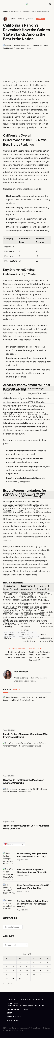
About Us (12, 1000)
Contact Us (38, 1000)
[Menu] (4, 4)
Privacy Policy (14, 1017)
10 (27, 966)
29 (13, 978)
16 (20, 970)
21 (6, 974)
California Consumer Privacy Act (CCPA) (25, 1006)
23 (20, 974)
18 (34, 970)
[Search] (50, 4)
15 (13, 970)
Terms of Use (13, 1020)
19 (40, 970)
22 (13, 974)
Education (40, 18)
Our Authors (25, 1000)
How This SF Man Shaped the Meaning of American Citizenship (23, 781)
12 (40, 966)
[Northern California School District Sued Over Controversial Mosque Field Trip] (9, 905)
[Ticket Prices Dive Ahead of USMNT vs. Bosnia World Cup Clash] (27, 803)
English (10, 844)
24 (27, 974)
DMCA (9, 1013)
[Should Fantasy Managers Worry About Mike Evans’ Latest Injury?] (27, 711)
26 (41, 974)
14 (6, 970)
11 (34, 966)
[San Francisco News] (27, 4)
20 (47, 970)
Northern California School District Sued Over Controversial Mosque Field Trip (32, 904)
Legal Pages (12, 1003)
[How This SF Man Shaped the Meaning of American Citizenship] (27, 757)
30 (20, 978)
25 (34, 974)
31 (27, 978)
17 (27, 970)
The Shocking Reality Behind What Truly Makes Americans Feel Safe (15, 654)
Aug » (10, 983)
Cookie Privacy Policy (17, 1009)
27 (47, 974)
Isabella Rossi (16, 19)
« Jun (5, 983)
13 (47, 966)
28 (7, 978)
